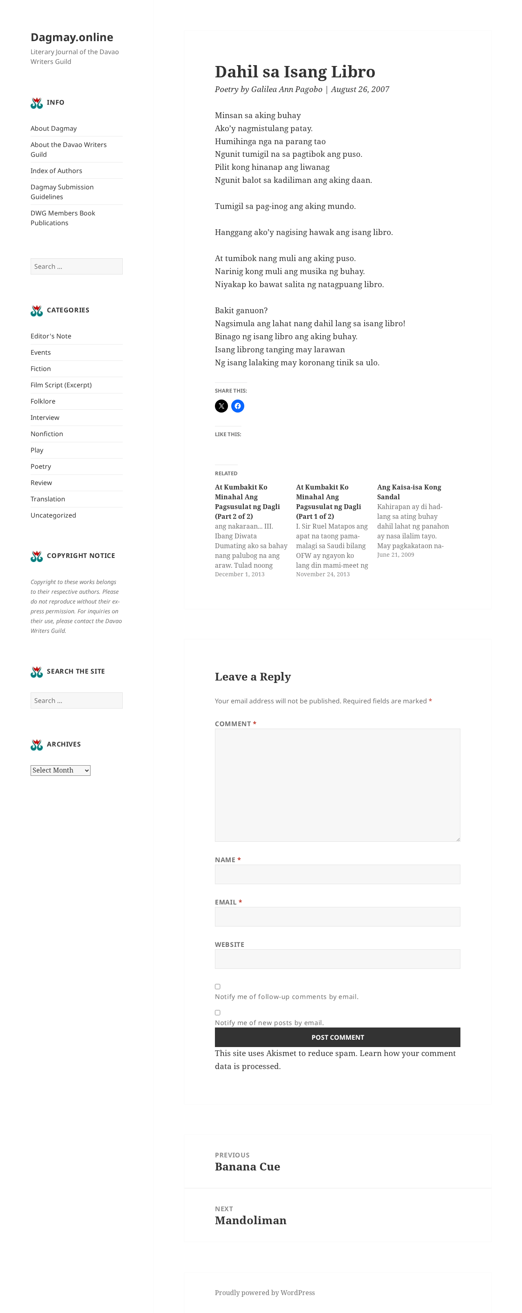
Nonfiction (47, 433)
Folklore (43, 401)
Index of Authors (56, 170)
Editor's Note (51, 336)
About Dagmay (54, 128)
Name (228, 859)
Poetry (41, 466)
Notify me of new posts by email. (269, 1022)
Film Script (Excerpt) (61, 384)
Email (228, 902)
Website (229, 944)
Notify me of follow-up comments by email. (286, 996)
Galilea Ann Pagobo (287, 89)
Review (41, 482)
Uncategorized (53, 515)
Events (41, 352)
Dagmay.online (72, 36)
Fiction (41, 368)
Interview (45, 417)
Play (37, 450)
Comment (236, 723)
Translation (48, 498)
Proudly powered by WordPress (265, 1292)
